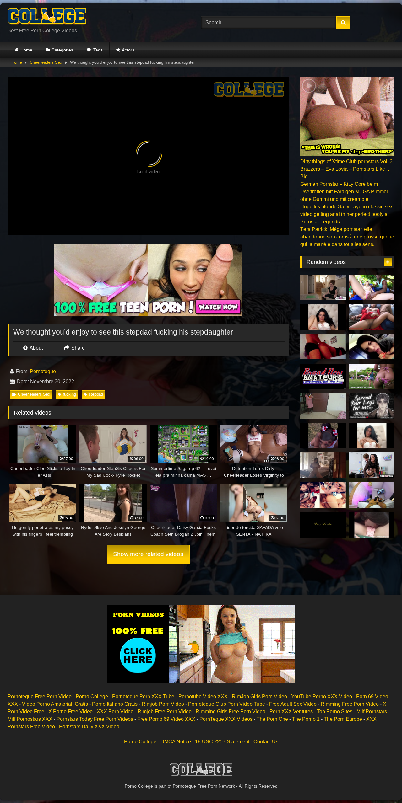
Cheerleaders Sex (46, 62)
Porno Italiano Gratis (115, 704)
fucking (69, 394)
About (36, 348)
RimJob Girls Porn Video (259, 696)
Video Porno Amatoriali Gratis (55, 704)
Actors (128, 49)
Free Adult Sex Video (293, 704)
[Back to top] (382, 784)
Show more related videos (148, 554)
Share (77, 348)
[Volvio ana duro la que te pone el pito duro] (323, 465)
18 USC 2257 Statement (222, 741)
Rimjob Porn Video (163, 704)
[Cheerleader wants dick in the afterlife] (323, 436)
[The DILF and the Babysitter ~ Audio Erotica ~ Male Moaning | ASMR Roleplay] (371, 406)
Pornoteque (43, 371)
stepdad (96, 394)
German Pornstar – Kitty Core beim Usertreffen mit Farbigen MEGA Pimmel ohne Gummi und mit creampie (344, 191)
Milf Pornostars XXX (30, 719)
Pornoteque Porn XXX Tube (143, 696)
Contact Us (265, 741)
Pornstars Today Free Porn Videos (95, 719)
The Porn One (272, 719)
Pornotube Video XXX (203, 696)
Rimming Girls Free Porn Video (230, 711)
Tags (98, 49)
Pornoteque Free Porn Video (40, 696)
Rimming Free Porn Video (350, 704)
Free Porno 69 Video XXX (166, 719)
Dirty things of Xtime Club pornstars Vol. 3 (346, 161)
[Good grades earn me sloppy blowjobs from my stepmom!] (323, 287)
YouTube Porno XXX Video (321, 696)
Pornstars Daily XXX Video (89, 726)
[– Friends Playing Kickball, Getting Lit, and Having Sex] (371, 376)
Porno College (92, 696)
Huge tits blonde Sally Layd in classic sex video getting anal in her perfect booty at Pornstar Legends (346, 214)
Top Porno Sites (334, 711)
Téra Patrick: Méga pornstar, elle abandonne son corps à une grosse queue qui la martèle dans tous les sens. (347, 237)
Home (26, 49)
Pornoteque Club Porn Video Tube (226, 704)
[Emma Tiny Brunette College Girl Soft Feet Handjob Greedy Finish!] (323, 376)
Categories (62, 49)
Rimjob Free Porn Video (165, 711)
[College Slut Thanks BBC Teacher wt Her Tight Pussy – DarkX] (323, 495)
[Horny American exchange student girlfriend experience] (323, 317)
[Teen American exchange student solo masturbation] (371, 436)
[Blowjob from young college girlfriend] (371, 347)
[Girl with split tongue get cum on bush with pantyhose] (371, 495)
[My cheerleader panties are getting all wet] (371, 525)
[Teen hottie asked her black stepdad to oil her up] (371, 287)
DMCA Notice (175, 741)
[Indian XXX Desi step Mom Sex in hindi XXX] (371, 317)
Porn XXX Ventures (291, 711)
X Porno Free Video (70, 711)
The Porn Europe (343, 719)
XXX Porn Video (115, 711)
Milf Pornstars (371, 711)
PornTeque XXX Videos (226, 719)
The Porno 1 (306, 719)
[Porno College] (47, 17)
